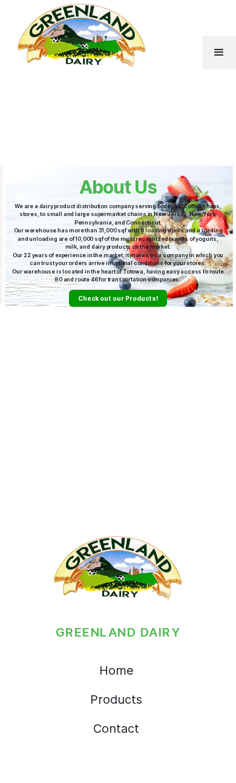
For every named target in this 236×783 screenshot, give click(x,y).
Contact (116, 728)
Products (116, 699)
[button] (219, 53)
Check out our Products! (118, 298)
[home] (78, 35)
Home (116, 670)
